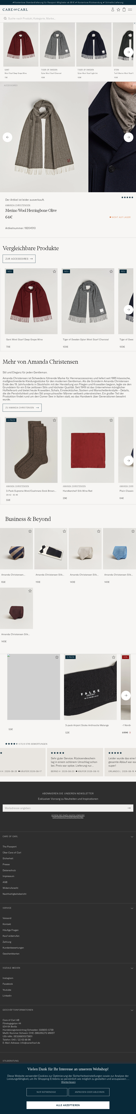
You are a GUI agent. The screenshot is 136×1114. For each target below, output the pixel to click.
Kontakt (7, 924)
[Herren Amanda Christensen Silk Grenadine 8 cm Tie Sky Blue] (119, 548)
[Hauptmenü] (130, 9)
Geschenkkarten (11, 953)
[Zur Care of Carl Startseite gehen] (15, 9)
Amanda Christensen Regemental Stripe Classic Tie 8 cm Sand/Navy (15, 575)
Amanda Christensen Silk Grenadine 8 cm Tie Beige (83, 575)
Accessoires (11, 85)
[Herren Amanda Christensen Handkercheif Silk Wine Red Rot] (88, 450)
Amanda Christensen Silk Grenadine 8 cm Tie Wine (14, 634)
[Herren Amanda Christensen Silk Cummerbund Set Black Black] (50, 548)
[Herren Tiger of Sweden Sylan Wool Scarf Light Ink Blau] (93, 45)
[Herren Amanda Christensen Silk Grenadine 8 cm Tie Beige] (85, 548)
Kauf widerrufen (11, 935)
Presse (6, 864)
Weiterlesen (68, 1081)
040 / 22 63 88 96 (21, 1039)
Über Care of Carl (12, 852)
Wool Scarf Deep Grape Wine (16, 73)
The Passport (10, 846)
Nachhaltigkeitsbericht (14, 893)
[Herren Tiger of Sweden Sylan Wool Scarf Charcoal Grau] (57, 45)
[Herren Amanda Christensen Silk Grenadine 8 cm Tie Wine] (16, 608)
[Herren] (33, 687)
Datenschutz (9, 870)
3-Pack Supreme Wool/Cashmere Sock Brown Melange (30, 491)
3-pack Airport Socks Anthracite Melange (87, 725)
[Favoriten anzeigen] (118, 9)
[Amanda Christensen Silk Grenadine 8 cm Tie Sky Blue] (119, 571)
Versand (7, 918)
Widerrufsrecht (10, 887)
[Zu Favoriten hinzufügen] (53, 272)
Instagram (8, 978)
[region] (68, 762)
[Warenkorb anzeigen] (124, 9)
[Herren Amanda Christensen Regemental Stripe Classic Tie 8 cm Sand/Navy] (16, 548)
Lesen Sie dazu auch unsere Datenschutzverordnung (68, 816)
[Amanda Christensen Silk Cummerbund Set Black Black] (50, 571)
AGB (5, 882)
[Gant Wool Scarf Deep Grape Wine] (31, 336)
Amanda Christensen (17, 205)
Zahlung (7, 941)
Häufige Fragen (11, 930)
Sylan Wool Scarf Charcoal (51, 73)
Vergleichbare (31, 248)
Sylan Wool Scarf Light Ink (88, 73)
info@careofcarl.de (30, 1042)
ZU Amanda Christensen (20, 408)
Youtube (7, 989)
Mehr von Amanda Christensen (40, 361)
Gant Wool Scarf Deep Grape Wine (24, 339)
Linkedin (7, 995)
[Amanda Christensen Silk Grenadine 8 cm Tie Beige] (85, 571)
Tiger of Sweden (49, 70)
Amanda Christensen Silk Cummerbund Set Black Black (49, 575)
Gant (7, 70)
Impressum (8, 876)
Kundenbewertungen (13, 947)
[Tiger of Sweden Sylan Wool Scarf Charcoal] (88, 336)
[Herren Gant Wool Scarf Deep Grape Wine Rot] (20, 45)
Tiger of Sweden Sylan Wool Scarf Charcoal (86, 339)
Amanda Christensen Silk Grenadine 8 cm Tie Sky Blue (119, 575)
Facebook (8, 983)
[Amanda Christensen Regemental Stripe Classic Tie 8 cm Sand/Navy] (16, 571)
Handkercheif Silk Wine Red (77, 490)
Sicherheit (8, 858)
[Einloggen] (113, 10)
